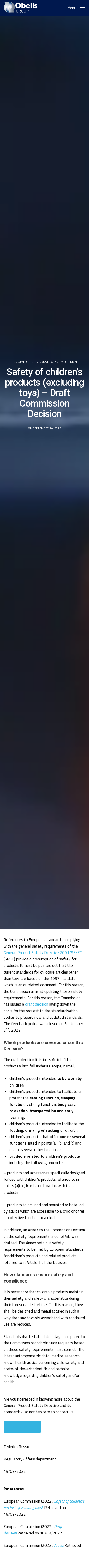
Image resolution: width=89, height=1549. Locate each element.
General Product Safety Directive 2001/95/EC (43, 952)
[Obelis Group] (20, 7)
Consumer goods (24, 361)
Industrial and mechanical (58, 361)
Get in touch (22, 1426)
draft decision (36, 1004)
